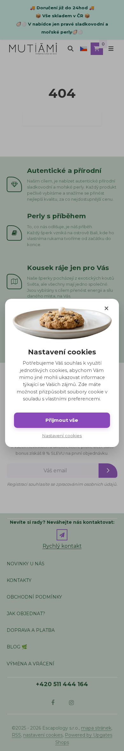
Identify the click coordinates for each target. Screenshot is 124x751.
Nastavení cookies (62, 435)
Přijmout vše (61, 420)
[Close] (106, 308)
